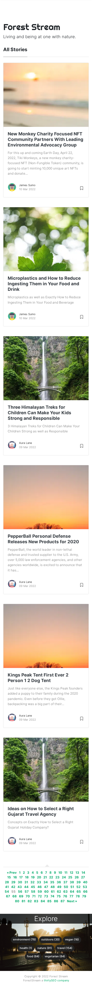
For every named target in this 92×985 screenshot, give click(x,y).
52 (78, 887)
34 (45, 882)
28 (7, 882)
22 (51, 877)
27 (83, 877)
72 (40, 896)
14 (83, 873)
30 (20, 882)
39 (78, 882)
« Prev (12, 873)
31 (26, 882)
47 (46, 887)
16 (15, 877)
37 (65, 882)
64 (72, 892)
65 (79, 892)
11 (65, 873)
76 (65, 896)
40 (85, 882)
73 (46, 896)
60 (46, 892)
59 (40, 892)
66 (85, 892)
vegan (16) (72, 939)
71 (34, 896)
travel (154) (64, 948)
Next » (72, 901)
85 (49, 901)
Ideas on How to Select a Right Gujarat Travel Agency (41, 811)
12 (71, 873)
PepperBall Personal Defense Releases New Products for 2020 (43, 538)
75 (59, 896)
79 (84, 896)
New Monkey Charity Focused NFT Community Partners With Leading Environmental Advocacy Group (45, 139)
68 (14, 896)
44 (26, 887)
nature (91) (44, 948)
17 (21, 877)
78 (78, 896)
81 (23, 901)
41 (7, 887)
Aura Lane (25, 443)
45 (33, 887)
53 (85, 887)
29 (13, 882)
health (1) (26, 948)
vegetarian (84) (55, 956)
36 (59, 882)
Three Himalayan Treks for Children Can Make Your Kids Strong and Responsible (39, 412)
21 (45, 877)
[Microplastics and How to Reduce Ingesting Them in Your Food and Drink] (46, 270)
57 (27, 892)
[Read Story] (81, 188)
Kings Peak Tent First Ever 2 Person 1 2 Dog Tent (38, 677)
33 (39, 882)
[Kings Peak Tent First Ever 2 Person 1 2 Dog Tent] (46, 663)
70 (28, 896)
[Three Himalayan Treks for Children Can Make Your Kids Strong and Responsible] (46, 399)
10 (60, 873)
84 (43, 901)
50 (66, 887)
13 (77, 873)
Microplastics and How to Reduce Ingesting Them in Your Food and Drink (44, 283)
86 (56, 901)
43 (20, 887)
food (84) (33, 956)
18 (27, 877)
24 (64, 877)
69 (21, 896)
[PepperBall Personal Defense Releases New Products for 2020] (46, 524)
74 (52, 896)
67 (8, 896)
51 (72, 887)
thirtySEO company (56, 980)
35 (52, 882)
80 (17, 901)
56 (20, 892)
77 (71, 896)
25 (70, 877)
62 (59, 892)
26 (77, 877)
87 (63, 901)
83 (36, 901)
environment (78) (24, 939)
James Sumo (27, 185)
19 (33, 877)
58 (33, 892)
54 (7, 892)
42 (13, 887)
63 (65, 892)
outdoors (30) (50, 939)
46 (39, 887)
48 (52, 887)
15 (9, 877)
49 (59, 887)
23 (57, 877)
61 (53, 892)
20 (39, 877)
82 (30, 901)
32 (32, 882)
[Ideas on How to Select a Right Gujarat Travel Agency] (46, 801)
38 (72, 882)
